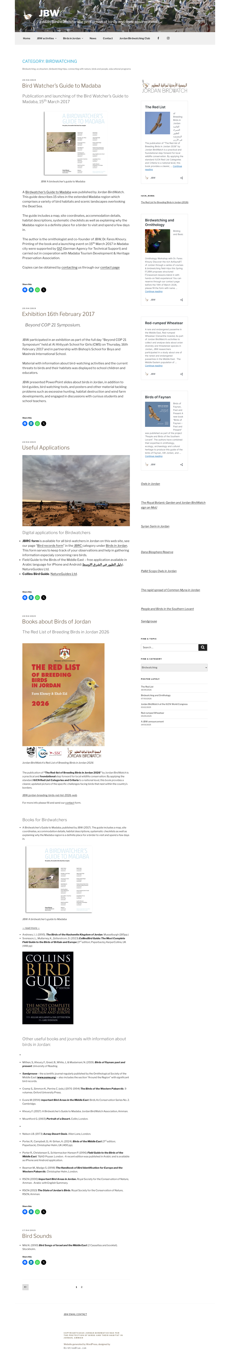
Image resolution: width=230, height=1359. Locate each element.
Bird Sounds (37, 1236)
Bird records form (50, 546)
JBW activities (45, 38)
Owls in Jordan (150, 483)
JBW (49, 13)
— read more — (31, 928)
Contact (108, 38)
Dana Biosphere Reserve (157, 552)
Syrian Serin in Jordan (155, 526)
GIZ (59, 248)
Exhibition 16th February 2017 (58, 314)
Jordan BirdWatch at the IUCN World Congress (164, 704)
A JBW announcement (152, 721)
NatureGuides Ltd (64, 574)
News (93, 38)
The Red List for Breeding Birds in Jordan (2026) (164, 202)
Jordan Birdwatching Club (135, 38)
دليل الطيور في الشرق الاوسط (102, 564)
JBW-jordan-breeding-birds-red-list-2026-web (49, 795)
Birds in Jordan (71, 38)
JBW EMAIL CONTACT (75, 1314)
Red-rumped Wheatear (152, 713)
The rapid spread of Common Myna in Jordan (170, 590)
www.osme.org (46, 1077)
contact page (110, 267)
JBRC (77, 546)
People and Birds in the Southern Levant (167, 608)
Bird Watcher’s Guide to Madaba (61, 85)
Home (26, 38)
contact (69, 802)
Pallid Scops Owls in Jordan (159, 571)
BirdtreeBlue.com (75, 1348)
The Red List (147, 686)
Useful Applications (46, 447)
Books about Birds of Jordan (56, 621)
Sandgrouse (149, 621)
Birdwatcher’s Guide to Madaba (48, 192)
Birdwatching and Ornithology (156, 695)
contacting (69, 267)
